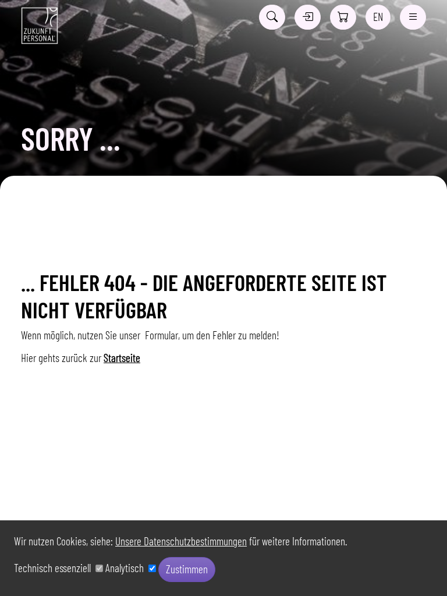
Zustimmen (187, 569)
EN (378, 16)
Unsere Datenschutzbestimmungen (181, 541)
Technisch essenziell (54, 567)
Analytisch (126, 567)
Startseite (122, 357)
